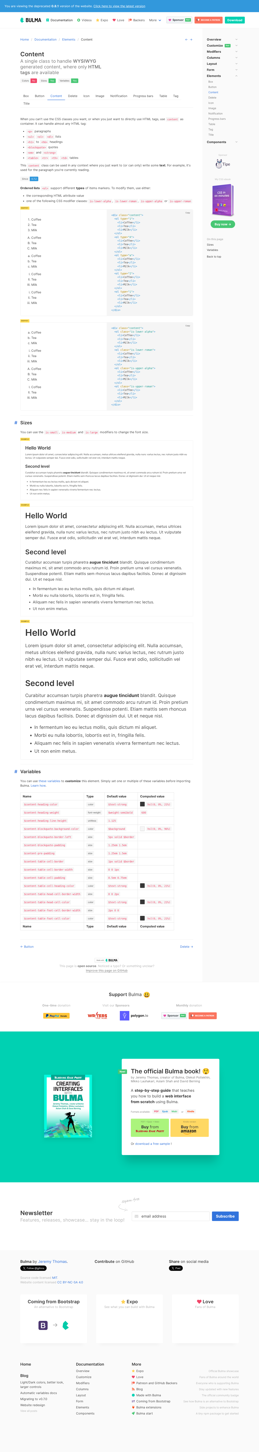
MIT (54, 1278)
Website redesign (32, 1405)
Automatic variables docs (38, 1393)
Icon (86, 96)
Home (24, 39)
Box (26, 96)
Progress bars (143, 96)
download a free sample (153, 1144)
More (153, 20)
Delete (72, 96)
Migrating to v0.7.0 (33, 1399)
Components (85, 1413)
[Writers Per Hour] (97, 1015)
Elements (68, 39)
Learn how (38, 785)
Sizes (210, 244)
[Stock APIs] (134, 1015)
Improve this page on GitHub (107, 970)
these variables (50, 781)
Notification (118, 96)
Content (56, 96)
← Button (27, 946)
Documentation (46, 39)
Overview (82, 1371)
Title (26, 103)
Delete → (186, 946)
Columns (82, 1389)
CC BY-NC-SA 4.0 (70, 1282)
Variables (212, 249)
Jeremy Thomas (52, 1261)
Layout (81, 1395)
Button (39, 96)
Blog (24, 1375)
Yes (52, 80)
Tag (175, 96)
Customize (83, 1377)
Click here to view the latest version (119, 6)
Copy (187, 212)
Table (163, 96)
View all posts (28, 1410)
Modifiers (82, 1383)
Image (100, 96)
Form (79, 1401)
